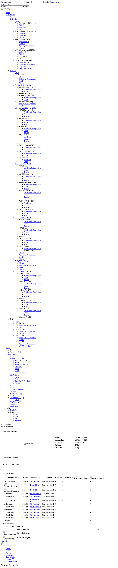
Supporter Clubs (16, 352)
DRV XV (13, 19)
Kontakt (8, 549)
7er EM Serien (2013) (23, 218)
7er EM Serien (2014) (23, 164)
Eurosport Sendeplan (22, 365)
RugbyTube (14, 410)
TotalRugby (14, 406)
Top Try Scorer (20, 373)
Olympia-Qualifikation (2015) (26, 108)
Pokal (17, 418)
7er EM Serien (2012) (23, 271)
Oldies (12, 396)
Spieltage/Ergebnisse (26, 46)
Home (8, 13)
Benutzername (6, 2)
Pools (21, 81)
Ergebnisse (23, 56)
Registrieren (54, 2)
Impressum (9, 555)
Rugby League (15, 402)
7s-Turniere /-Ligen (17, 398)
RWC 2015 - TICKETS (23, 360)
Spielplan (27, 137)
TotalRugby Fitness (17, 389)
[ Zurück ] (4, 541)
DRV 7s (13, 71)
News (12, 17)
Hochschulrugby (16, 393)
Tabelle (22, 25)
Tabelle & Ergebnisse (27, 64)
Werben (8, 553)
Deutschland (34, 485)
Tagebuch (23, 66)
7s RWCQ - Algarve (22, 261)
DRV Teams (10, 15)
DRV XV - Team (25, 69)
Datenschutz (10, 557)
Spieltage (22, 27)
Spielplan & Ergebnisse (27, 79)
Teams (21, 29)
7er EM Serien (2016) (23, 85)
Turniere (13, 391)
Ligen (8, 348)
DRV (17, 414)
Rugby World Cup (17, 358)
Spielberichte (24, 42)
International (10, 354)
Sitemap (8, 551)
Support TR (10, 559)
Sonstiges (9, 385)
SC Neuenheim (35, 481)
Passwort (27, 2)
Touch (12, 404)
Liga (16, 416)
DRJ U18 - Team (25, 346)
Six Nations (14, 375)
